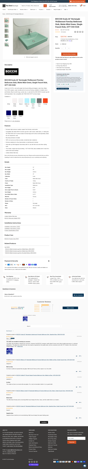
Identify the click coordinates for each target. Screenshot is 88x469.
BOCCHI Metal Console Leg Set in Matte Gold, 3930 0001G (19, 251)
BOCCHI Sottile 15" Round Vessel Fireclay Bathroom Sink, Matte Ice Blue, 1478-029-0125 (38, 375)
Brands (48, 9)
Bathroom (32, 9)
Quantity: (57, 48)
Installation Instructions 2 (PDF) (12, 228)
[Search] (45, 5)
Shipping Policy (32, 445)
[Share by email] (82, 32)
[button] (37, 306)
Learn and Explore (33, 443)
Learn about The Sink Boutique (14, 446)
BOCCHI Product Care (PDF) (12, 238)
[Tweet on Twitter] (80, 32)
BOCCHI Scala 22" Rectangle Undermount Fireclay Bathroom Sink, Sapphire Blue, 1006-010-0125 (40, 334)
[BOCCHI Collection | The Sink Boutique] (11, 68)
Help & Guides (57, 9)
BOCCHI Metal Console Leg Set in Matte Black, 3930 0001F (19, 249)
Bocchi (57, 29)
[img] (9, 336)
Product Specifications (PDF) (12, 230)
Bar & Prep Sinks (52, 438)
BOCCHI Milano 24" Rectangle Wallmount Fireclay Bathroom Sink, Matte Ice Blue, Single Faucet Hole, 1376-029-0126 (45, 359)
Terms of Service (33, 451)
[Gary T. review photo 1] (9, 351)
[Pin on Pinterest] (78, 32)
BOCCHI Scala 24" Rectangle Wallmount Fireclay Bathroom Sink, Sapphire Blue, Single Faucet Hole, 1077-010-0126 (45, 406)
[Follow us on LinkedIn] (37, 462)
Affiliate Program (33, 438)
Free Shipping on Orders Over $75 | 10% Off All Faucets (44, 1)
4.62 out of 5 (21, 307)
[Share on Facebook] (75, 32)
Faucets (41, 9)
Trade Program (32, 436)
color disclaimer (16, 121)
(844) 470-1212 (72, 5)
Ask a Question (79, 295)
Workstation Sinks (52, 436)
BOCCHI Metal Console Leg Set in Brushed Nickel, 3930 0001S (20, 253)
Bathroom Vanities (52, 449)
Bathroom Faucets (52, 445)
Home (4, 9)
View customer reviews (62, 88)
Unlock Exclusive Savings (78, 1)
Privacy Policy (32, 449)
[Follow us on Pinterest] (34, 462)
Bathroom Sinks (52, 443)
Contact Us (31, 441)
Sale (65, 9)
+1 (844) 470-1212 (11, 451)
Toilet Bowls (51, 451)
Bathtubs (50, 447)
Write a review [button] (70, 308)
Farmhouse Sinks (12, 9)
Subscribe (71, 442)
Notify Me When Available (69, 54)
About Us (31, 432)
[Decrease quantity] (62, 48)
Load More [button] (44, 422)
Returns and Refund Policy (35, 447)
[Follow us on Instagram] (32, 462)
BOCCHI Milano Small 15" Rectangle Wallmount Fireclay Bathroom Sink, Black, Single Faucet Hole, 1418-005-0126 (44, 390)
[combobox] (32, 5)
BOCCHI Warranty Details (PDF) (12, 218)
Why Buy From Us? (33, 434)
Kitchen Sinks (23, 9)
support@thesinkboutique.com (14, 449)
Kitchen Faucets (52, 441)
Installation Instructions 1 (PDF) (12, 226)
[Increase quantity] (69, 48)
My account (52, 6)
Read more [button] (20, 346)
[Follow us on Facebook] (29, 462)
